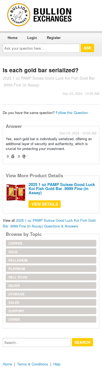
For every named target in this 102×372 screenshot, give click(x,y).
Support (16, 310)
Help (56, 364)
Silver (14, 285)
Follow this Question (72, 112)
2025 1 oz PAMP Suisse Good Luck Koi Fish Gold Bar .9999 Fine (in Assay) (62, 188)
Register (54, 37)
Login (32, 37)
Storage (16, 294)
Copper (15, 243)
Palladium (17, 260)
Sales (13, 302)
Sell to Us (17, 277)
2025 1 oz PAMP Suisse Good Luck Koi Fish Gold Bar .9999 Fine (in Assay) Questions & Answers (49, 223)
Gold (13, 251)
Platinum (16, 268)
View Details (44, 204)
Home (12, 37)
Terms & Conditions (32, 364)
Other (14, 319)
